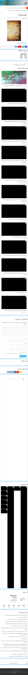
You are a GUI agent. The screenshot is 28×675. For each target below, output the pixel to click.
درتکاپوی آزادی (24, 638)
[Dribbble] (10, 372)
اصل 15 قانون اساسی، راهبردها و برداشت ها (17, 219)
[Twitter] (13, 372)
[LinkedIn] (8, 372)
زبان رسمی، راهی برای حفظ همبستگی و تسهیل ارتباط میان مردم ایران (14, 631)
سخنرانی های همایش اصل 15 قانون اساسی (17, 103)
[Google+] (18, 372)
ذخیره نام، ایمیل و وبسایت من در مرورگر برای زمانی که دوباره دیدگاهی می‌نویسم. (15, 353)
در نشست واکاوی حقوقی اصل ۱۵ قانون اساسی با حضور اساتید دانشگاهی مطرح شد (14, 651)
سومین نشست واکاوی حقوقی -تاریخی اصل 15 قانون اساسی (16, 623)
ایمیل (25, 343)
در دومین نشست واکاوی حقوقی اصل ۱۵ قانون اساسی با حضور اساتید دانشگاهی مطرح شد (14, 634)
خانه (27, 10)
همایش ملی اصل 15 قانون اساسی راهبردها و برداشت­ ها (15, 255)
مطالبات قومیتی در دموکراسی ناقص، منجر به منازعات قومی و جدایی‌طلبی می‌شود (14, 628)
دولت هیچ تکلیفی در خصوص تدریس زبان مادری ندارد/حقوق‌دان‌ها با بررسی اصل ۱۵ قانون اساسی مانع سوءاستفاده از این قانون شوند (14, 645)
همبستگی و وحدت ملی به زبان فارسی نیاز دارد (19, 625)
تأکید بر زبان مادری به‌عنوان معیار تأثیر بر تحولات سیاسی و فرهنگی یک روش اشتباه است (14, 648)
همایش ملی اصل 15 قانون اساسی (19, 237)
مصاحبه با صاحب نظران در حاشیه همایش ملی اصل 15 (15, 85)
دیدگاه (25, 326)
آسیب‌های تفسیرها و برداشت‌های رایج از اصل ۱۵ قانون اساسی (16, 615)
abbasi (24, 17)
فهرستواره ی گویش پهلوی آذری (19, 10)
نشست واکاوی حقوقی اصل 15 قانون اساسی (19, 654)
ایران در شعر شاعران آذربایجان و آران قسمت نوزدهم (18, 656)
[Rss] (20, 372)
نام (26, 338)
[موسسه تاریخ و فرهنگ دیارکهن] (14, 2)
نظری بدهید (8, 17)
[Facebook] (15, 372)
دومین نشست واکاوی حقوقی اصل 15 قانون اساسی (18, 636)
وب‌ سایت (25, 347)
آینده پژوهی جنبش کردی (21, 292)
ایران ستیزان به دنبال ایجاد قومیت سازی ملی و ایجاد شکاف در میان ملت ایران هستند (14, 641)
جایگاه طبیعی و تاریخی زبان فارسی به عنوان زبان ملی (16, 7)
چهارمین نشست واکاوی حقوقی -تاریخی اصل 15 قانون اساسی (16, 621)
